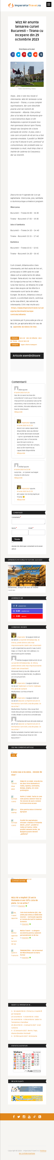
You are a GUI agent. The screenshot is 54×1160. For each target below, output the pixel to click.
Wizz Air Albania (31, 338)
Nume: (14, 528)
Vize (13, 755)
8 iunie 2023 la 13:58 (22, 469)
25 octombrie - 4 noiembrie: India (25, 1017)
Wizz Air (22, 338)
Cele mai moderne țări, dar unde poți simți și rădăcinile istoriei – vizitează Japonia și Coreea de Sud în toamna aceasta (31, 917)
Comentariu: (16, 517)
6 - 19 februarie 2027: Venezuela (24, 1036)
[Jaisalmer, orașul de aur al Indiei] (27, 575)
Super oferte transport (29, 345)
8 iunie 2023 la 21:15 (25, 425)
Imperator (25, 423)
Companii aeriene (18, 881)
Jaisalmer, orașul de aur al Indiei (23, 587)
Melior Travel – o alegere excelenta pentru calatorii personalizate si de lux (30, 933)
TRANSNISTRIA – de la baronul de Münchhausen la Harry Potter (31, 953)
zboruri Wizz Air (23, 341)
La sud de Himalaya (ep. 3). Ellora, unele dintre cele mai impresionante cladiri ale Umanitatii (26, 643)
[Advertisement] (27, 176)
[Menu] (48, 4)
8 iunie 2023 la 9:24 (22, 392)
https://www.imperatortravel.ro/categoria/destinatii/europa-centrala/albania (27, 311)
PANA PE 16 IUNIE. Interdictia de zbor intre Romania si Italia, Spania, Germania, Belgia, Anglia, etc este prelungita (31, 785)
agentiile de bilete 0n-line (25, 327)
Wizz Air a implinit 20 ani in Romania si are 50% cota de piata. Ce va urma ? (26, 703)
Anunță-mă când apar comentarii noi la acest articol (27, 547)
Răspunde (18, 412)
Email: (31, 528)
